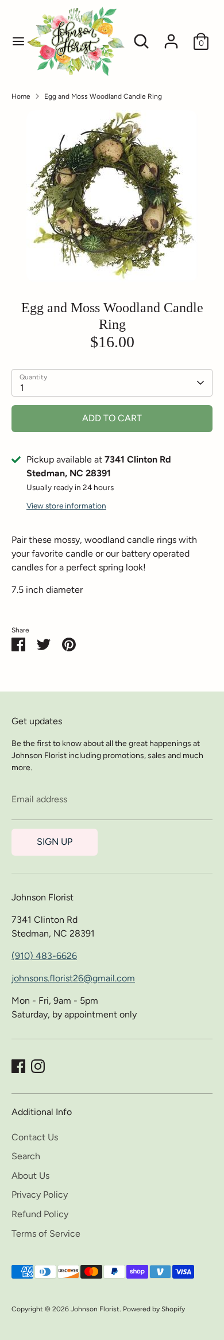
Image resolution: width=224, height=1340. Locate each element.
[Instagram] (38, 1066)
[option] (112, 196)
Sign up (54, 841)
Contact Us (34, 1137)
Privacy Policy (39, 1194)
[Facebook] (18, 1066)
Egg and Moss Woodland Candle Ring (103, 96)
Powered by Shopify (154, 1309)
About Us (30, 1175)
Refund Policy (39, 1214)
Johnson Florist (95, 1309)
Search (25, 1156)
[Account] (171, 36)
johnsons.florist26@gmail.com (73, 978)
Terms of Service (45, 1233)
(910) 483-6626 (44, 955)
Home (20, 96)
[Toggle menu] (13, 41)
